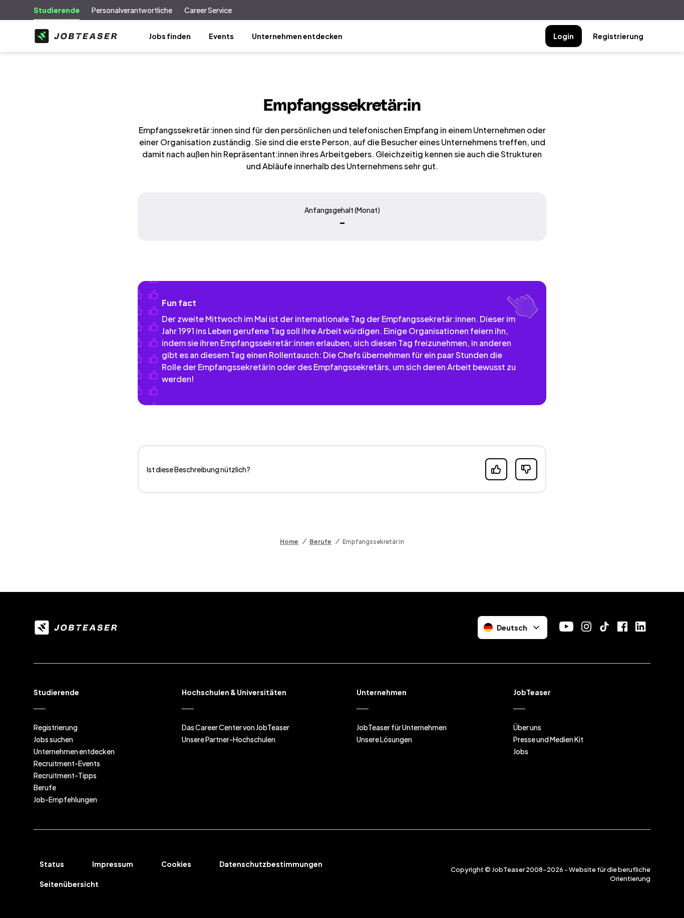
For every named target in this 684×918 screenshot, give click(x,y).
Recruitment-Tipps (65, 775)
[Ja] (496, 469)
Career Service (208, 10)
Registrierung (618, 36)
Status (52, 863)
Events (221, 36)
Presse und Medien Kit (548, 739)
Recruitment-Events (67, 763)
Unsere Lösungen (384, 739)
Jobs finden (170, 36)
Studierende (57, 10)
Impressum (112, 863)
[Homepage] (76, 36)
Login (563, 36)
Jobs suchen (53, 739)
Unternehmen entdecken (297, 36)
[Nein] (526, 469)
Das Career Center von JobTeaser (235, 727)
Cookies (176, 863)
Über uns (527, 727)
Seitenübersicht (69, 883)
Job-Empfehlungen (65, 799)
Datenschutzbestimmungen (270, 863)
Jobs (520, 751)
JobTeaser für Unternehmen (402, 727)
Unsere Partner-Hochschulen (228, 739)
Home (289, 541)
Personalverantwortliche (132, 10)
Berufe (320, 541)
